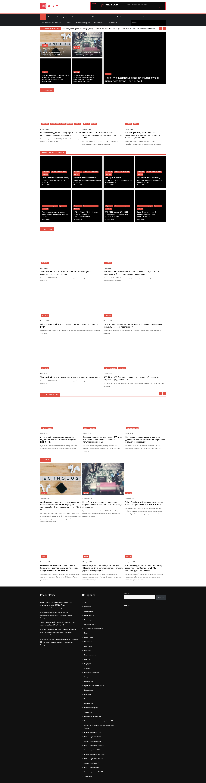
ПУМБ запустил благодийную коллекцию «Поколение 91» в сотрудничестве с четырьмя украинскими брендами (83, 78)
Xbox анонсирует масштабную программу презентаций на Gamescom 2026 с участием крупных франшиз (143, 568)
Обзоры (93, 124)
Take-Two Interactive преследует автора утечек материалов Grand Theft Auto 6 (132, 79)
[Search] (163, 23)
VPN (85, 602)
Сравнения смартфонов (92, 716)
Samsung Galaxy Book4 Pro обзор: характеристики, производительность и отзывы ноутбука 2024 (142, 135)
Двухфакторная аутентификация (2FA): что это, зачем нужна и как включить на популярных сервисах (102, 439)
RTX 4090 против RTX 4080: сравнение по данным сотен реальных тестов (116, 214)
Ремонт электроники (79, 17)
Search (127, 593)
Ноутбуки (120, 17)
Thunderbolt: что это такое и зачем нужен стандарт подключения (70, 377)
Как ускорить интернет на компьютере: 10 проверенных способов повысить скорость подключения (133, 325)
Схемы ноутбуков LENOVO (93, 772)
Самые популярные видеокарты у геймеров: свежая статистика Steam (55, 180)
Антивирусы (88, 611)
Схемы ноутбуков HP (91, 763)
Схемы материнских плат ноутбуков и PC (98, 721)
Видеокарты (45, 124)
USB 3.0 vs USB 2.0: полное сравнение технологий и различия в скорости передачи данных (132, 378)
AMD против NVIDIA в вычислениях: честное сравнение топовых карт (118, 180)
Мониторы (88, 642)
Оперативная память (91, 677)
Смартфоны (147, 17)
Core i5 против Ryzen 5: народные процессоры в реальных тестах (146, 214)
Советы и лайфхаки (83, 23)
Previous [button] (160, 28)
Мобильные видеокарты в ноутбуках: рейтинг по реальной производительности (60, 133)
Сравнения (88, 712)
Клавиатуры (88, 637)
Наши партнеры (62, 17)
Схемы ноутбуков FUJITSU (93, 759)
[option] (113, 29)
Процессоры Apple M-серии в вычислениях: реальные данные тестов (55, 214)
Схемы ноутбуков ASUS (92, 737)
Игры (68, 23)
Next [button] (164, 28)
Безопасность (113, 23)
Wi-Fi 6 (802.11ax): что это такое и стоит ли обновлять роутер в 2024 (69, 325)
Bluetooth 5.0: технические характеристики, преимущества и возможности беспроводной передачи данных (131, 272)
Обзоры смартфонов (91, 672)
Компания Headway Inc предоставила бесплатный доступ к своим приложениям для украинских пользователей (55, 78)
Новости (50, 17)
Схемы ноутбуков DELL (92, 750)
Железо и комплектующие (101, 17)
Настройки (88, 646)
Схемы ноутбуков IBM (91, 767)
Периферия (133, 17)
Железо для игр (89, 624)
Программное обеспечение (51, 23)
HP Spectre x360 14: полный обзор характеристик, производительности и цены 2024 (102, 135)
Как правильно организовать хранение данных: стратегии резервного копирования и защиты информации (145, 439)
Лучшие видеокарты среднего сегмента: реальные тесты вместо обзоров (87, 180)
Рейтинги (77, 124)
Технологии (98, 23)
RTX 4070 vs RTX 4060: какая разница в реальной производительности (85, 214)
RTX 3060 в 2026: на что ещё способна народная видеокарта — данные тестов (150, 180)
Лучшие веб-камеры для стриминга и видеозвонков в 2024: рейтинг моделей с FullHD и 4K (59, 439)
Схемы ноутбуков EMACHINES (94, 754)
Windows (87, 607)
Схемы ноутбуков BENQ (92, 741)
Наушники (87, 650)
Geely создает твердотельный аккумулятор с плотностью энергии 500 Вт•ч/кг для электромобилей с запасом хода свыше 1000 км (108, 29)
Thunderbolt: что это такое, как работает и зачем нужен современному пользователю (65, 272)
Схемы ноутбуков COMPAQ (94, 745)
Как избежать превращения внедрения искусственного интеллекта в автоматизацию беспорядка (87, 53)
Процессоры (62, 206)
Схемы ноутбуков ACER (92, 732)
